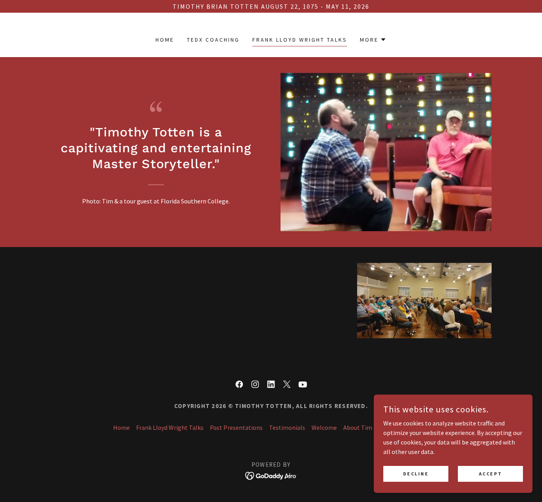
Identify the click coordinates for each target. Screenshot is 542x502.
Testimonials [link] (287, 427)
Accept (490, 474)
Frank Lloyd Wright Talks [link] (299, 39)
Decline (416, 474)
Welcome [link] (324, 427)
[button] (373, 39)
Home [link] (165, 39)
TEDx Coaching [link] (213, 39)
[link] (239, 384)
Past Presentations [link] (236, 427)
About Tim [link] (357, 427)
